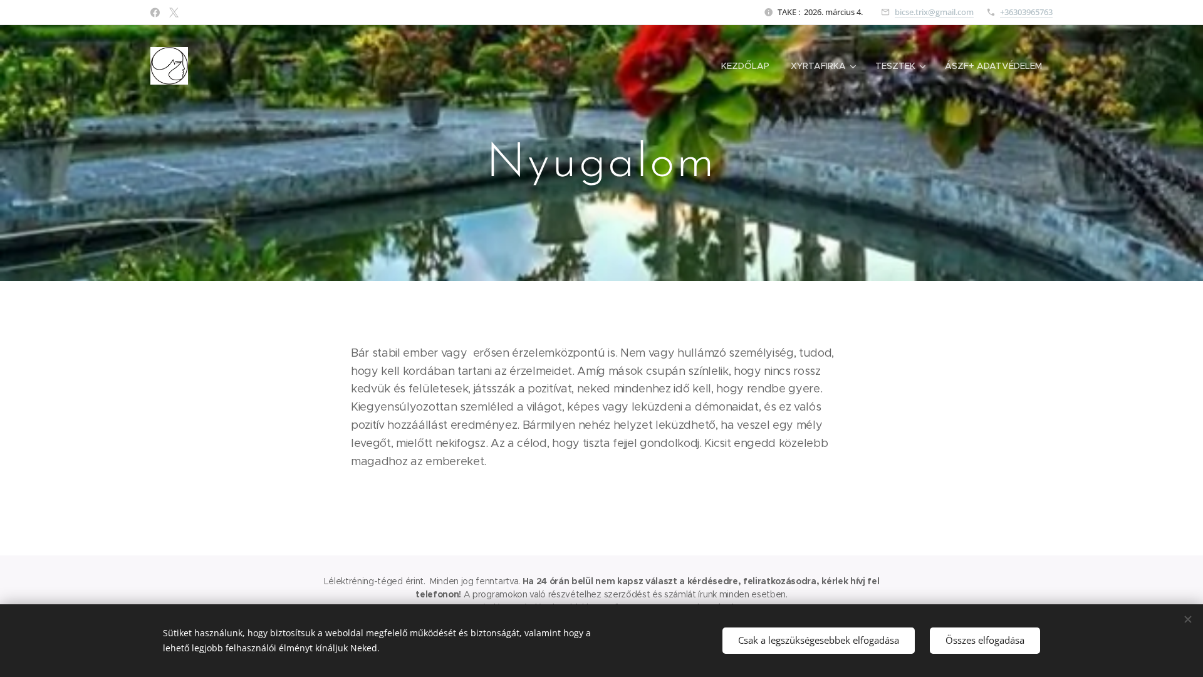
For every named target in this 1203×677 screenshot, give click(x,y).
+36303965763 (1026, 12)
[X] (174, 12)
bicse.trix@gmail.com (934, 12)
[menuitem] (745, 65)
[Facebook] (155, 12)
